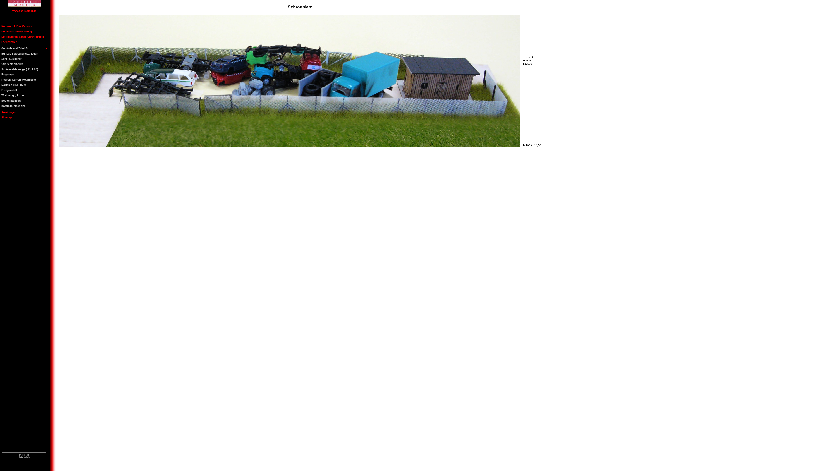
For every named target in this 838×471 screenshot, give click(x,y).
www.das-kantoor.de (24, 11)
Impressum (24, 455)
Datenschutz (24, 457)
